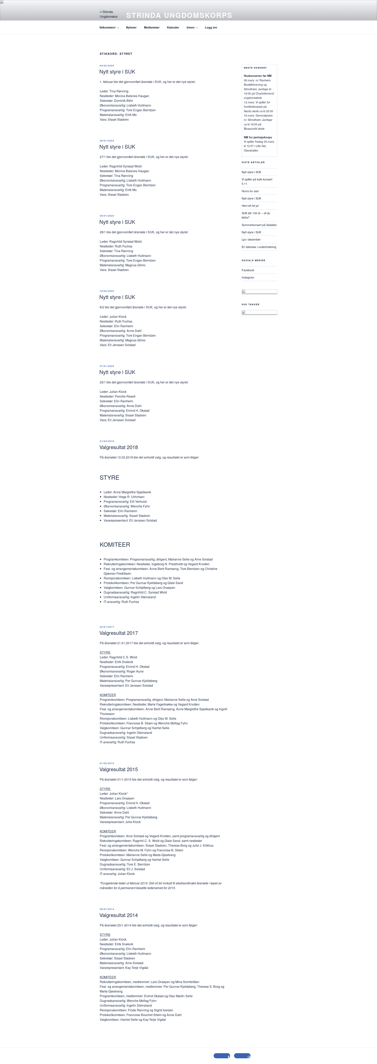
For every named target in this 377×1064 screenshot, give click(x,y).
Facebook (248, 270)
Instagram (248, 277)
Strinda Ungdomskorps (179, 15)
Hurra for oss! (250, 191)
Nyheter (131, 27)
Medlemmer (151, 27)
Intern (191, 27)
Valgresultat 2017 (118, 632)
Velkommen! (107, 27)
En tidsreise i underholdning (259, 247)
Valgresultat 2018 (118, 446)
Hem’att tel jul (250, 206)
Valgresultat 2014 (118, 914)
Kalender (173, 27)
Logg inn (211, 27)
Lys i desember (251, 239)
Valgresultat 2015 (118, 769)
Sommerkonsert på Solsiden (259, 225)
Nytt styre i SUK (117, 71)
